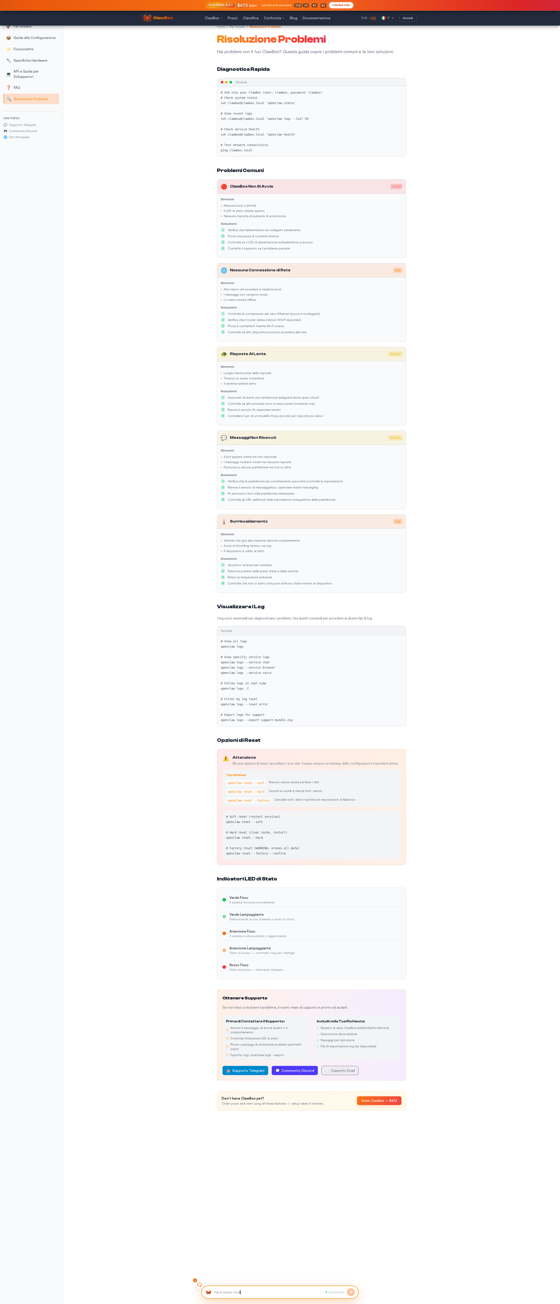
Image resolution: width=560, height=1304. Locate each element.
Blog (293, 18)
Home (221, 26)
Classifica (251, 18)
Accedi (408, 18)
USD (373, 18)
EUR (364, 18)
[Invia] (351, 1292)
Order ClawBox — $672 (379, 1100)
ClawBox (212, 18)
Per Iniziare (237, 26)
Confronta (272, 18)
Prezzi (233, 18)
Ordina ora (341, 5)
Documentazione (316, 18)
